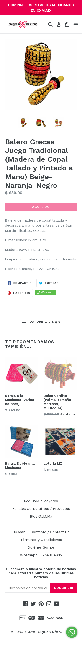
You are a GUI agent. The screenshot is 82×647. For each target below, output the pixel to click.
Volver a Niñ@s (44, 322)
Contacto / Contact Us (50, 532)
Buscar (19, 532)
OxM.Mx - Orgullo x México (42, 632)
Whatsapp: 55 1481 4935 (41, 555)
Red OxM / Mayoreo (41, 501)
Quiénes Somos (41, 547)
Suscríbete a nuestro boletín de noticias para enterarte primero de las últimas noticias (41, 573)
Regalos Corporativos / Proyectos (41, 508)
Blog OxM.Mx (41, 516)
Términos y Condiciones (41, 539)
